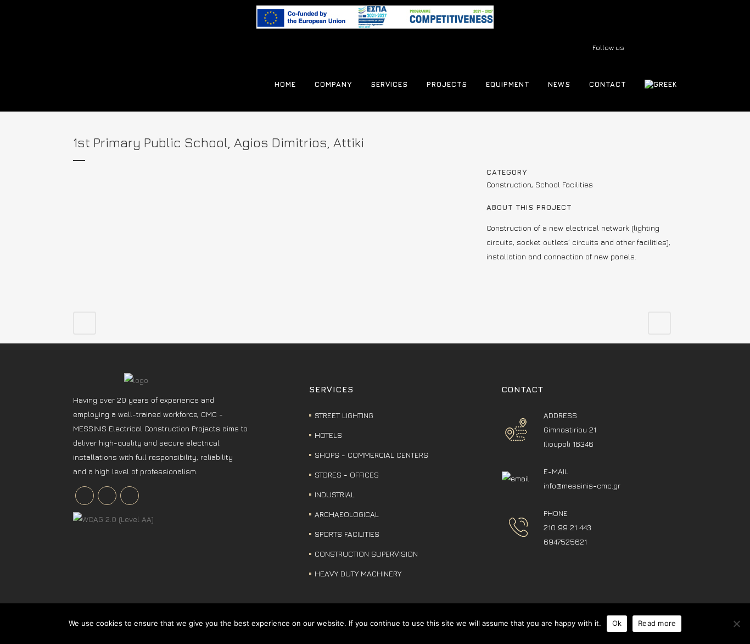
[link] (375, 25)
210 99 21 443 (567, 527)
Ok (617, 623)
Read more (657, 623)
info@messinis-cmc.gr (582, 485)
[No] (736, 623)
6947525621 (565, 541)
